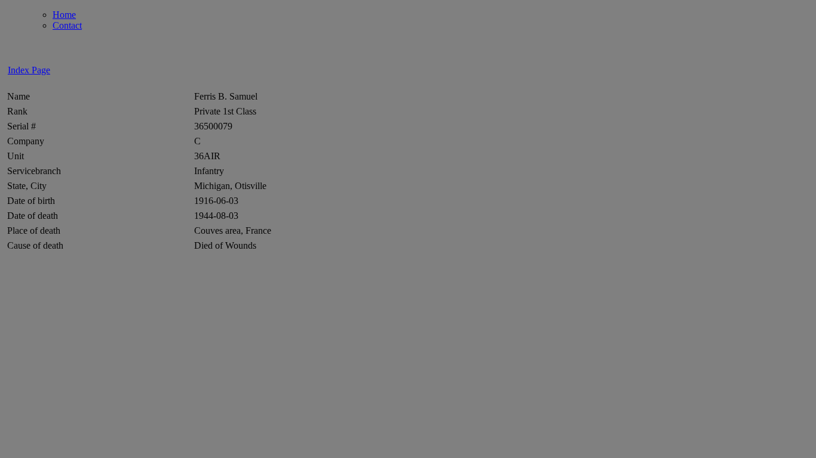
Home (64, 15)
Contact (67, 25)
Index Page (29, 70)
